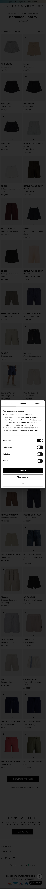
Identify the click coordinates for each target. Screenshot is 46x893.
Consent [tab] (8, 403)
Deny (23, 483)
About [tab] (37, 403)
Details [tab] (23, 403)
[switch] (40, 447)
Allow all (23, 471)
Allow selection (23, 477)
